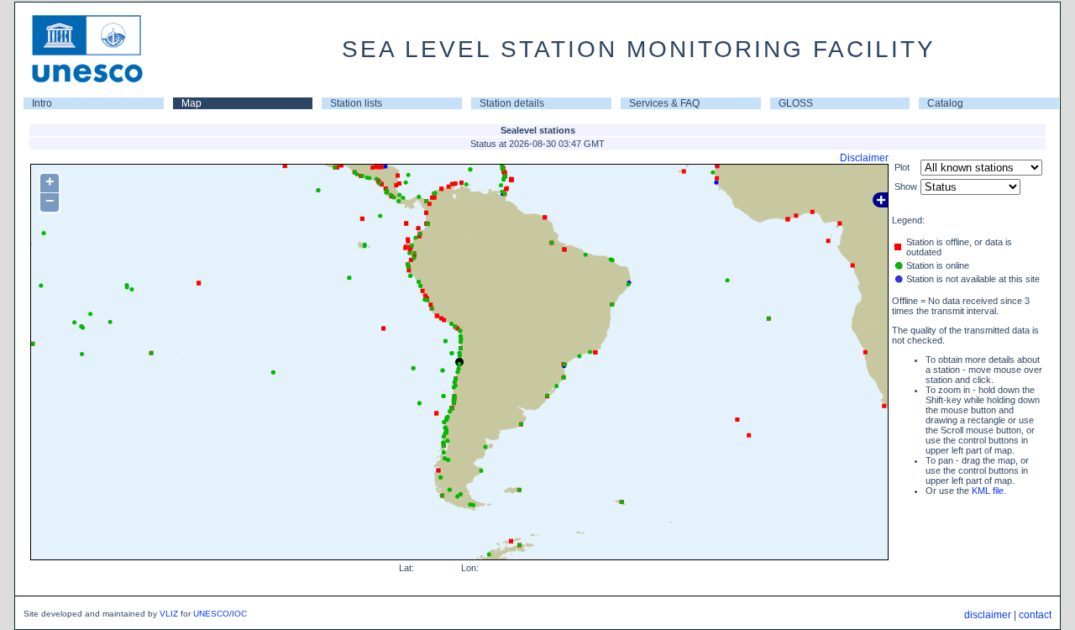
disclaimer (987, 615)
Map (191, 103)
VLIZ (169, 613)
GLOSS (796, 103)
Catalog (945, 103)
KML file (988, 491)
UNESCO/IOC (220, 613)
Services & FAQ (664, 103)
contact (1035, 615)
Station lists (356, 103)
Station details (512, 103)
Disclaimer (864, 158)
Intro (42, 103)
